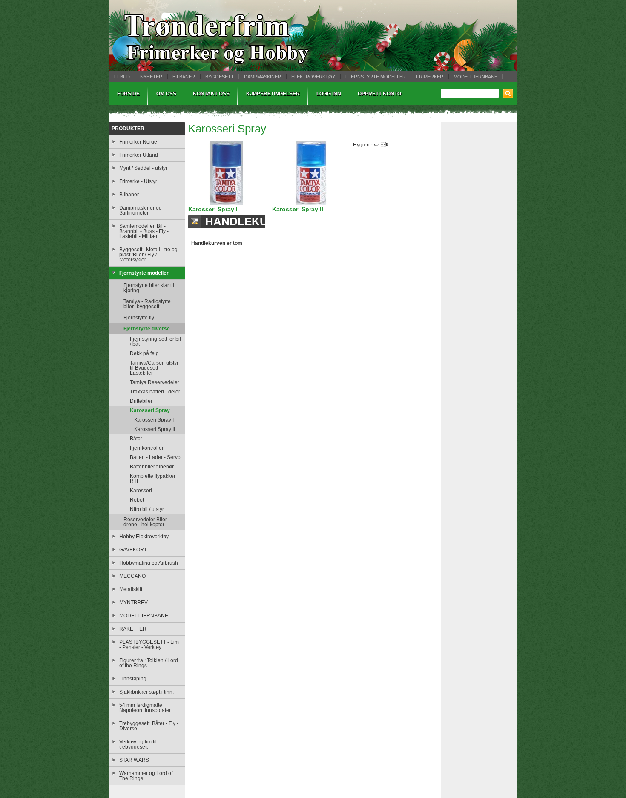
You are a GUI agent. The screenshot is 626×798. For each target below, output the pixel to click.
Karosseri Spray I (213, 209)
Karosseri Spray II (297, 209)
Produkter (128, 129)
